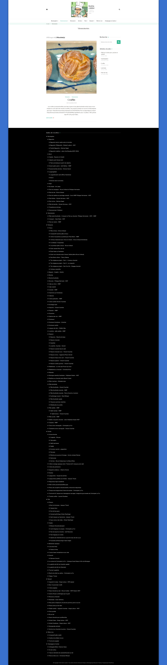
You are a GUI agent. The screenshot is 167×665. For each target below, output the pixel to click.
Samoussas (53, 458)
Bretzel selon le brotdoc (56, 180)
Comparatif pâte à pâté (55, 635)
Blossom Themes (98, 662)
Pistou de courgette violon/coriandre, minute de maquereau (65, 487)
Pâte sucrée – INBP (54, 417)
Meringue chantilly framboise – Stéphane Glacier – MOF (64, 375)
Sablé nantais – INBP (55, 411)
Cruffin (71, 99)
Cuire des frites (53, 546)
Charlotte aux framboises (55, 293)
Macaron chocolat (55, 340)
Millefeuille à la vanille (56, 405)
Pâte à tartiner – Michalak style (57, 381)
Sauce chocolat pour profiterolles (58, 617)
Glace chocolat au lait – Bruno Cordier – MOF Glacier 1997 (64, 591)
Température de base (55, 207)
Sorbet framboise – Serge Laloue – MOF (59, 623)
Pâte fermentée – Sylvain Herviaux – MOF (60, 204)
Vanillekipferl (104, 59)
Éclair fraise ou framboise (57, 251)
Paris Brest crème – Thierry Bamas (59, 257)
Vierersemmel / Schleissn (55, 210)
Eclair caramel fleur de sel (57, 248)
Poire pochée (52, 611)
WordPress (111, 662)
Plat (85, 21)
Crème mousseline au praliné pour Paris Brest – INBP (64, 236)
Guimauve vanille (53, 325)
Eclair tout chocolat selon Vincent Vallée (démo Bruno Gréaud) (67, 254)
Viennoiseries (63, 21)
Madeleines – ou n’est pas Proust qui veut (60, 366)
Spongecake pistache (54, 626)
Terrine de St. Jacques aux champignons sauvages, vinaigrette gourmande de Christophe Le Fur (74, 493)
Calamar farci (53, 508)
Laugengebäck (53, 172)
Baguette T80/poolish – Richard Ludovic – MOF (63, 145)
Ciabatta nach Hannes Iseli (56, 160)
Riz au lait (51, 614)
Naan (50, 183)
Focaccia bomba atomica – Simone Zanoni (60, 169)
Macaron (51, 334)
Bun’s (50, 154)
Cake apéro (53, 440)
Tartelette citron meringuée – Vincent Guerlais (61, 428)
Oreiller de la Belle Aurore (56, 638)
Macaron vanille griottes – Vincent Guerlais (61, 363)
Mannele (51, 372)
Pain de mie (104, 72)
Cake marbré (52, 287)
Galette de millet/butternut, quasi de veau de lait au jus (65, 537)
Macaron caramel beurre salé (58, 349)
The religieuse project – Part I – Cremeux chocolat (63, 260)
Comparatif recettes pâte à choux (59, 234)
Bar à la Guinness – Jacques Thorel (59, 505)
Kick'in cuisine (92, 7)
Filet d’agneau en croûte (56, 535)
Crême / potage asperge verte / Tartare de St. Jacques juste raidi (66, 464)
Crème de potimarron (55, 467)
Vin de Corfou (52, 650)
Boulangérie (54, 21)
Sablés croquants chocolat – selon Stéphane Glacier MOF (64, 419)
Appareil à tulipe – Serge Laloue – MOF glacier (61, 582)
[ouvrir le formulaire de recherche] (119, 9)
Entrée (80, 21)
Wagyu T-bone (53, 576)
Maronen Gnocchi (54, 558)
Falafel (52, 446)
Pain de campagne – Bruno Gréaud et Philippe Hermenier (64, 189)
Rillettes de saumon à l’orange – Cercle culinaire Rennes (65, 455)
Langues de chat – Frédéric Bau (57, 328)
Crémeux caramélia (55, 269)
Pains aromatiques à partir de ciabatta (60, 163)
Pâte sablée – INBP (54, 408)
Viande (51, 523)
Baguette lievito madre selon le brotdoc (61, 142)
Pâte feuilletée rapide (56, 399)
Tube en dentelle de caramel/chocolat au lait (61, 653)
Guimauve (51, 319)
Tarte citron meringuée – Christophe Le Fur (60, 425)
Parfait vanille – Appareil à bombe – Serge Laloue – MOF (64, 608)
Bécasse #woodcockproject (57, 526)
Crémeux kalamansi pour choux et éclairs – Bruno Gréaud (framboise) (68, 239)
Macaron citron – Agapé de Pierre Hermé (61, 355)
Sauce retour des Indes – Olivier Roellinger (61, 520)
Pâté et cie (99, 21)
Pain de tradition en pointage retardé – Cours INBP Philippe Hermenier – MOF (70, 195)
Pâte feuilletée (53, 384)
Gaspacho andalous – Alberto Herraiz (59, 470)
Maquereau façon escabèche (56, 481)
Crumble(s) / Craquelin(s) (57, 242)
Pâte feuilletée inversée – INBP (58, 390)
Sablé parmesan (54, 443)
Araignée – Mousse (55, 437)
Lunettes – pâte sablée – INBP (57, 331)
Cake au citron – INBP (55, 284)
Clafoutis (51, 296)
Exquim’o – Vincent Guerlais (56, 307)
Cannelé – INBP (53, 290)
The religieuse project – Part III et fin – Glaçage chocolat (65, 266)
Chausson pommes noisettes (58, 402)
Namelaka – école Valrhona (56, 599)
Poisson (51, 502)
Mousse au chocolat (54, 597)
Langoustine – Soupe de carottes (58, 476)
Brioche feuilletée (54, 278)
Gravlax (51, 473)
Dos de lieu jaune (54, 511)
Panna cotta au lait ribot (55, 605)
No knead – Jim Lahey (54, 186)
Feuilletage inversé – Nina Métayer (59, 396)
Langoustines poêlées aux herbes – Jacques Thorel (62, 478)
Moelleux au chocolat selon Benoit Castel (60, 378)
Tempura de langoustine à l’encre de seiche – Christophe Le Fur (66, 490)
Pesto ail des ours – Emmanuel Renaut (59, 656)
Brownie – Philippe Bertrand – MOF (58, 281)
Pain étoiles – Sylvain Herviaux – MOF (59, 198)
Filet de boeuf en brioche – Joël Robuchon (61, 532)
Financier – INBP (53, 310)
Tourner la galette (54, 570)
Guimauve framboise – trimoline (57, 322)
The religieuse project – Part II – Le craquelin (62, 263)
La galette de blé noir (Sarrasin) (57, 567)
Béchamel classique (54, 543)
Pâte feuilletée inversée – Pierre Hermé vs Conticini (64, 393)
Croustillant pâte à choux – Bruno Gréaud (61, 245)
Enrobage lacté (53, 304)
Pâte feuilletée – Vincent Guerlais (59, 387)
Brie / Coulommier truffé (55, 585)
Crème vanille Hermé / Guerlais (57, 301)
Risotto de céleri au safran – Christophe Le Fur (61, 573)
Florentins (51, 313)
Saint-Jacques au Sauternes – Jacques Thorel (62, 517)
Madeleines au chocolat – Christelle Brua (60, 369)
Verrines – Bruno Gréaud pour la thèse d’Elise (62, 461)
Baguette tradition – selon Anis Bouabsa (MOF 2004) (64, 151)
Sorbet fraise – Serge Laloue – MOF (58, 620)
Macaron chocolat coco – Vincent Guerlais (61, 352)
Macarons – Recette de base (57, 337)
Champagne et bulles (110, 21)
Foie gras (52, 452)
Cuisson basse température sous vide (59, 552)
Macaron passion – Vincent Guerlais (59, 360)
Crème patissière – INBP (55, 299)
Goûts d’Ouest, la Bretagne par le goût (59, 594)
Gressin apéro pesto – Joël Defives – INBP (60, 166)
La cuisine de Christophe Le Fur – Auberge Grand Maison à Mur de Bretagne (69, 561)
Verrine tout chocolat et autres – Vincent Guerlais (62, 629)
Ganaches (52, 343)
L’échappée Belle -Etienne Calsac (58, 647)
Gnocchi (51, 555)
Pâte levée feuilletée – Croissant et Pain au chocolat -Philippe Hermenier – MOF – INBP (72, 216)
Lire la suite (49, 117)
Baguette (51, 139)
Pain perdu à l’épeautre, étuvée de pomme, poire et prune (64, 602)
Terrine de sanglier (54, 641)
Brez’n (51, 177)
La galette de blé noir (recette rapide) (59, 564)
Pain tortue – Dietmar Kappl (56, 201)
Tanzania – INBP (53, 422)
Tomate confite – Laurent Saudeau (58, 496)
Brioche (51, 275)
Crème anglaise (53, 588)
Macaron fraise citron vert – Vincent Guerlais (62, 358)
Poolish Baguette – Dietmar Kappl (59, 148)
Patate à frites (54, 549)
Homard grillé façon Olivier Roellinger (60, 514)
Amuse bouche (53, 434)
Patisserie (72, 21)
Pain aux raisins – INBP (55, 222)
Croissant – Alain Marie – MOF (57, 219)
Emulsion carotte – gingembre (58, 449)
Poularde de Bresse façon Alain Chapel (60, 540)
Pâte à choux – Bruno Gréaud (58, 231)
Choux (50, 228)
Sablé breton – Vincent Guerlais (60, 414)
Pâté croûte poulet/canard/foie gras (58, 484)
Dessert (92, 21)
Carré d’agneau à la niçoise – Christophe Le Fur (62, 529)
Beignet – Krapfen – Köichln (56, 272)
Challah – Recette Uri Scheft (56, 157)
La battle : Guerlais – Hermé (57, 346)
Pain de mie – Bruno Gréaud (56, 192)
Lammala (103, 68)
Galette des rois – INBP (55, 316)
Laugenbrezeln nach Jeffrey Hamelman (60, 175)
